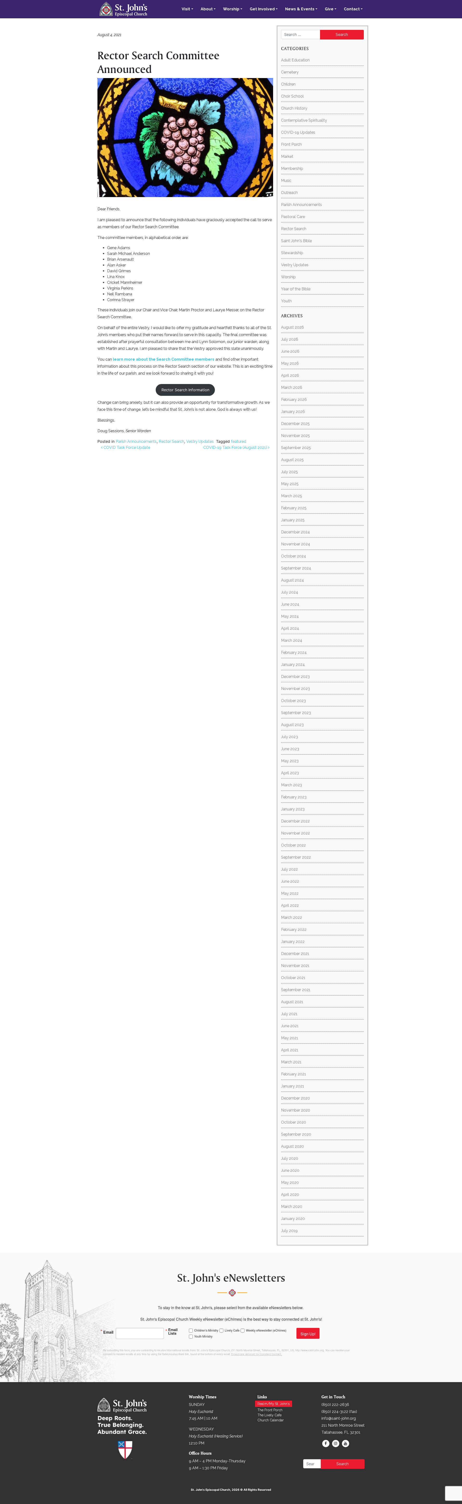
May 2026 (290, 363)
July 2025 (289, 472)
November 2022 (295, 833)
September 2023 (296, 712)
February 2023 (294, 797)
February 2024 (294, 652)
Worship (231, 9)
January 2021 (292, 1086)
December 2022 (295, 821)
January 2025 (293, 520)
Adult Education (295, 60)
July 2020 (289, 1158)
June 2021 (290, 1026)
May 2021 (289, 1038)
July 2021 (289, 1014)
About (207, 9)
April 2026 (290, 375)
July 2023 (289, 737)
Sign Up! (308, 1334)
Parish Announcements (136, 441)
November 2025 (295, 435)
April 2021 (289, 1050)
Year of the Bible (295, 289)
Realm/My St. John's (273, 1404)
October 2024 (293, 556)
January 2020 (293, 1218)
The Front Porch (269, 1410)
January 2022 (293, 941)
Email (108, 1331)
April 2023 (290, 773)
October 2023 (293, 700)
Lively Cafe (232, 1330)
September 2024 (296, 568)
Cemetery (290, 72)
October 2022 (293, 845)
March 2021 (291, 1062)
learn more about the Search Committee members (163, 359)
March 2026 (291, 387)
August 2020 (292, 1146)
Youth (286, 301)
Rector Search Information (185, 389)
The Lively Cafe (269, 1415)
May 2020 (290, 1182)
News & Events (299, 9)
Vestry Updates (200, 441)
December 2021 (295, 953)
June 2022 (290, 881)
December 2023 (295, 676)
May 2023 (290, 761)
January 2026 (293, 411)
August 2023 (292, 724)
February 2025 (294, 508)
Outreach (289, 192)
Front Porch (291, 144)
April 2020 (290, 1194)
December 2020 (295, 1098)
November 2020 (295, 1110)
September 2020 (296, 1134)
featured (238, 441)
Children (288, 84)
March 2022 (291, 917)
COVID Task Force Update (126, 447)
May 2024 (290, 616)
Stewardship (292, 253)
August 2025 (292, 459)
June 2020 (290, 1170)
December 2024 (295, 532)
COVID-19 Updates (298, 132)
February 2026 (294, 399)
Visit (186, 9)
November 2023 (295, 688)
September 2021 (295, 989)
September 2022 (296, 857)
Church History (294, 108)
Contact (352, 9)
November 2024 (295, 544)
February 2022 (294, 929)
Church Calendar (270, 1420)
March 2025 (291, 496)
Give (329, 9)
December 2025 (295, 423)
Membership (292, 168)
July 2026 (289, 339)
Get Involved (262, 9)
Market (287, 156)
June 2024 (290, 604)
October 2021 (293, 977)
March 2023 (291, 785)
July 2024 (289, 592)
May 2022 (290, 893)
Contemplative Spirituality (304, 120)
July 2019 (289, 1230)
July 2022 (289, 869)
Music (286, 180)
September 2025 (296, 447)
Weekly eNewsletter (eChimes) (266, 1330)
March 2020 (291, 1206)
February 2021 (293, 1074)
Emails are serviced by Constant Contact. (256, 1354)
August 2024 (292, 580)
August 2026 (292, 327)
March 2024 (291, 640)
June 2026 (290, 351)
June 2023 (290, 749)
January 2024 (293, 664)
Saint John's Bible (296, 241)
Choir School (292, 96)
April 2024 (290, 628)
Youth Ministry (203, 1336)
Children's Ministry (206, 1330)
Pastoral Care (293, 216)
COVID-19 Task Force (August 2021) (235, 447)
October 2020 (293, 1122)
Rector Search (171, 441)
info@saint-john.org (338, 1418)
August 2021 (292, 1002)
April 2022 (290, 905)
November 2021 (295, 965)
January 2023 (293, 809)
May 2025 (290, 484)
